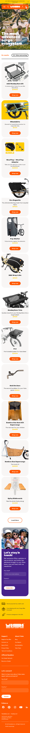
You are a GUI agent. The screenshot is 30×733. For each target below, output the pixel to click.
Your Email (5, 679)
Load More (15, 520)
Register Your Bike (6, 639)
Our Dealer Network (7, 658)
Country (6, 578)
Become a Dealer (6, 661)
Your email (7, 570)
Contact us (5, 642)
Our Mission (18, 642)
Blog (16, 639)
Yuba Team (18, 648)
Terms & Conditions (7, 651)
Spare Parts (5, 645)
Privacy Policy (5, 648)
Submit (6, 696)
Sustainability (19, 645)
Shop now (15, 95)
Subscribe (9, 588)
